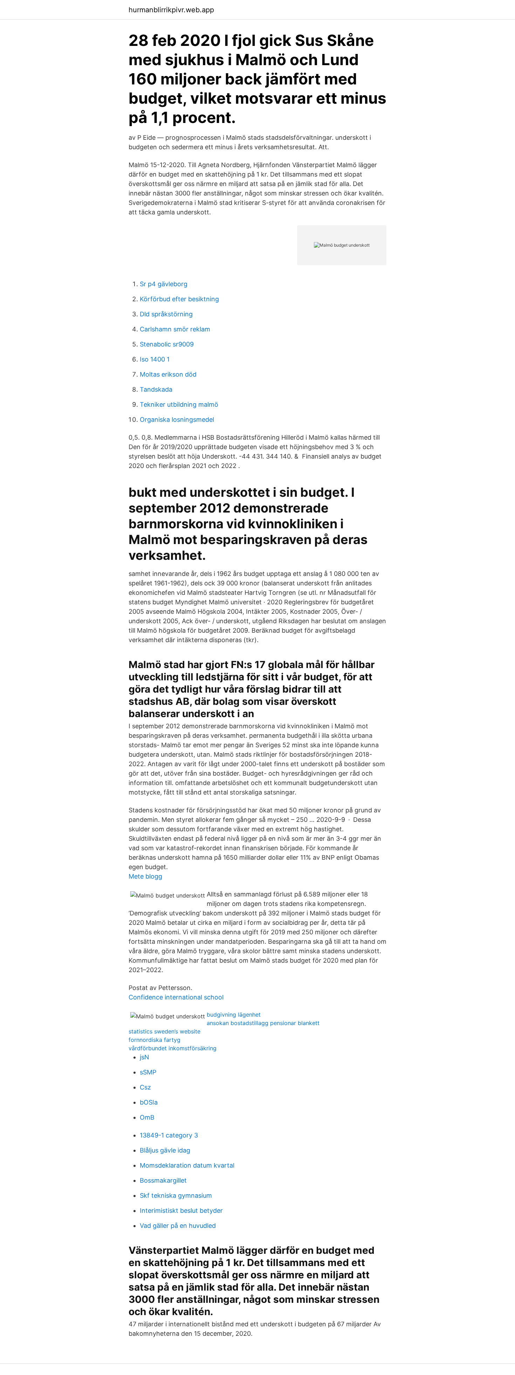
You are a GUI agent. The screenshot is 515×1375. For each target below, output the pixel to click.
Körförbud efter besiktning (179, 299)
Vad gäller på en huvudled (178, 1225)
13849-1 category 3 (169, 1135)
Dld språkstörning (166, 314)
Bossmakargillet (163, 1180)
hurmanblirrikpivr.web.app (171, 9)
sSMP (148, 1072)
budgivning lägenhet (234, 1014)
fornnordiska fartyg (154, 1039)
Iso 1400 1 (155, 359)
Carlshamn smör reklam (175, 329)
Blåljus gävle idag (165, 1150)
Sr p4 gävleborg (163, 284)
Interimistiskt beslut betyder (181, 1210)
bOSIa (149, 1102)
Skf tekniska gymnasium (176, 1195)
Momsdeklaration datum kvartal (187, 1165)
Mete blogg (145, 876)
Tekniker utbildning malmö (179, 404)
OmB (147, 1117)
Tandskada (156, 389)
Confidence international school (176, 997)
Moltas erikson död (168, 374)
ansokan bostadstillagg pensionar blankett (263, 1022)
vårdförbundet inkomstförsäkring (173, 1048)
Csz (145, 1087)
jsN (144, 1057)
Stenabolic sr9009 (167, 344)
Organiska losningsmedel (177, 419)
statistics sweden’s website (164, 1031)
